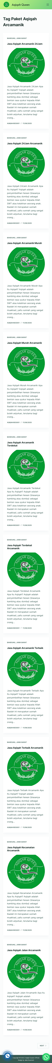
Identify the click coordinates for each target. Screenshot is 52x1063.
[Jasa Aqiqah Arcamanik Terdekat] (26, 467)
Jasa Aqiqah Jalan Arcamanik (24, 950)
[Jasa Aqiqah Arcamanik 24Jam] (26, 65)
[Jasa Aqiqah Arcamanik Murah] (26, 264)
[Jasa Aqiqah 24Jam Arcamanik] (26, 165)
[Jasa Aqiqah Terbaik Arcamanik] (26, 769)
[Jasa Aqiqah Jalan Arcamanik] (26, 971)
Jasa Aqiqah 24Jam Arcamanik (24, 143)
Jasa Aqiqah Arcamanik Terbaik (25, 648)
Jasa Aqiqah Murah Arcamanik (24, 342)
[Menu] (48, 4)
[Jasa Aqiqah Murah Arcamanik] (26, 364)
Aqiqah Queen (21, 4)
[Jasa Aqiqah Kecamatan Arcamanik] (26, 872)
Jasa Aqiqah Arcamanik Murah (24, 243)
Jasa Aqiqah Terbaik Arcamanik (25, 747)
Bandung (11, 38)
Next (42, 1046)
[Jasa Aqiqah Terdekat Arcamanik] (26, 569)
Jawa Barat (21, 38)
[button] (46, 1057)
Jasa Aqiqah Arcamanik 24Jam (24, 43)
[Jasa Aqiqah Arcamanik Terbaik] (26, 669)
